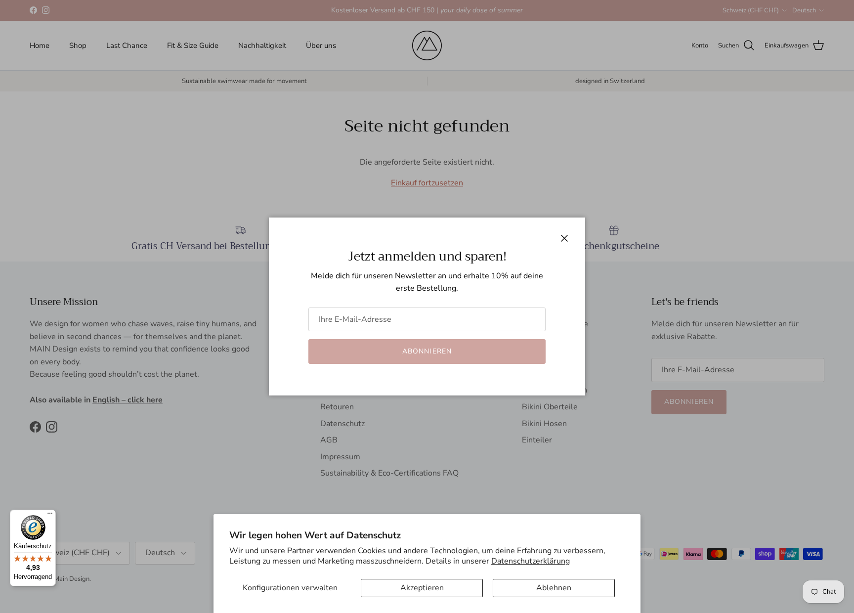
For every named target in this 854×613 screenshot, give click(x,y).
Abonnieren (427, 351)
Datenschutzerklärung (530, 561)
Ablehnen (553, 587)
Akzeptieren (422, 587)
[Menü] (50, 516)
